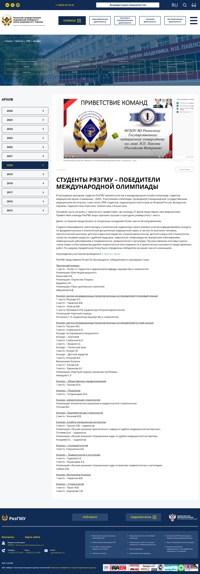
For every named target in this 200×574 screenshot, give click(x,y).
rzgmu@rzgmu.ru (57, 551)
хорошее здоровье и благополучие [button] (171, 61)
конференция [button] (171, 67)
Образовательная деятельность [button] (100, 20)
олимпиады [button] (75, 67)
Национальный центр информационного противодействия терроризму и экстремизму (180, 549)
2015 (10, 210)
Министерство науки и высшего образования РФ (104, 537)
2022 (10, 147)
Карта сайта (32, 537)
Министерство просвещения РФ (104, 542)
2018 (10, 183)
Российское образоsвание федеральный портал (101, 548)
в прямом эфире (111, 253)
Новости (19, 41)
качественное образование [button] (27, 61)
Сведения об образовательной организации (29, 25)
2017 (10, 192)
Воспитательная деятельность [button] (174, 20)
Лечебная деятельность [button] (150, 20)
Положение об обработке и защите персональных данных (73, 568)
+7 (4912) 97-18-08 (32, 551)
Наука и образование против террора (180, 542)
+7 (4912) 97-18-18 (64, 5)
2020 (28, 41)
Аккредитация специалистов (128, 5)
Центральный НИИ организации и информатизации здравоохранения (179, 537)
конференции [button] (123, 61)
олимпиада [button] (27, 72)
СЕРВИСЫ (69, 20)
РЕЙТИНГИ (90, 517)
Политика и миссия (99, 553)
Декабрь (37, 41)
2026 (10, 110)
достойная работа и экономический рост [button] (123, 72)
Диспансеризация (136, 549)
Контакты (8, 537)
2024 (10, 129)
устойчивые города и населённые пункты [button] (171, 72)
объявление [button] (74, 61)
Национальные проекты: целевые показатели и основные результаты (143, 543)
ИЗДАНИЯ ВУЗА (141, 517)
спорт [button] (123, 67)
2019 (10, 174)
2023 (10, 138)
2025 (10, 120)
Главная (8, 41)
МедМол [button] (26, 67)
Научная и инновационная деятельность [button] (125, 20)
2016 (10, 201)
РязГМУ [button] (75, 72)
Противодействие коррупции (140, 553)
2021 (10, 156)
